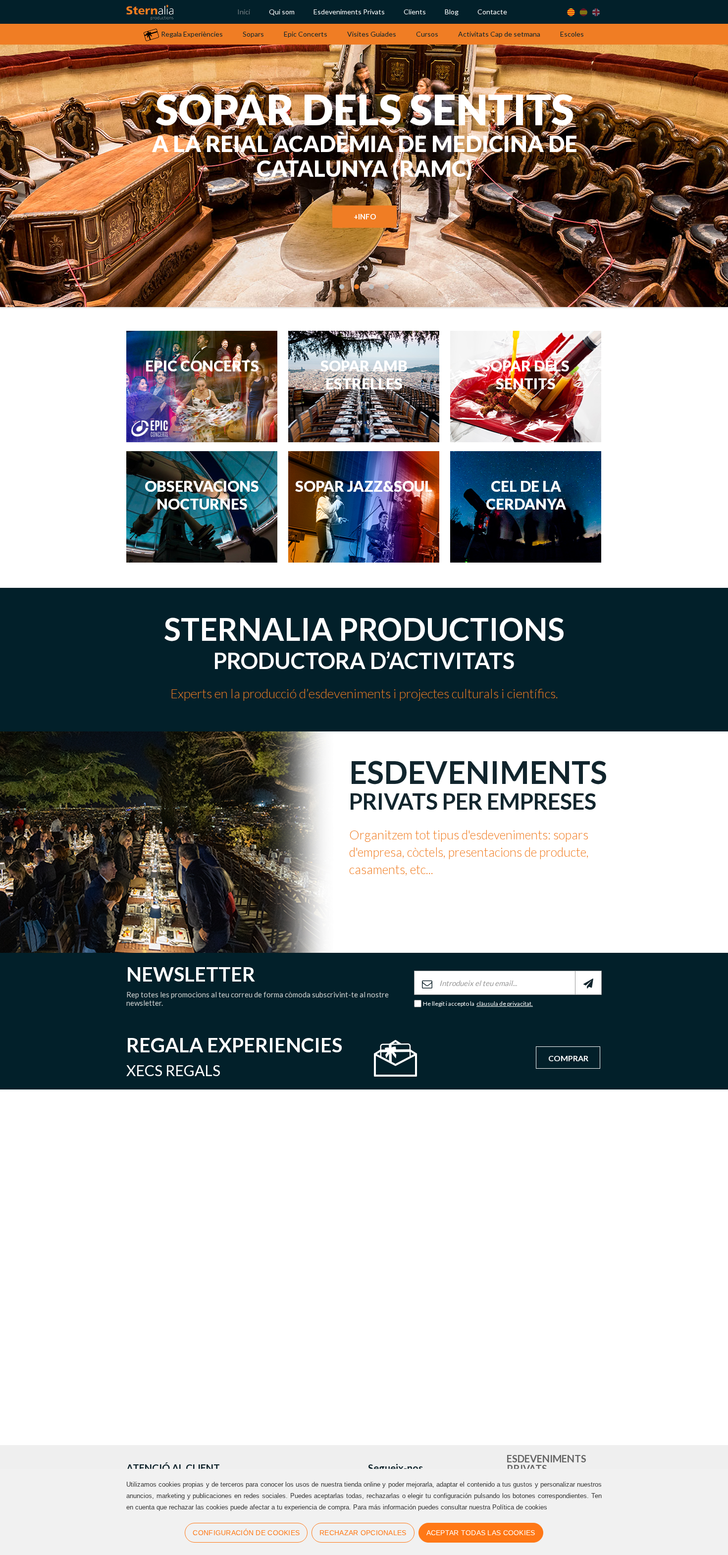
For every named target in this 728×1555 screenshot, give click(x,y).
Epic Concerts (305, 34)
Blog (452, 11)
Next (690, 227)
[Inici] (149, 12)
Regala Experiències (192, 34)
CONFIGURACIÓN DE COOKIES (246, 1533)
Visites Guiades (371, 34)
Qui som (282, 11)
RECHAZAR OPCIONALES (362, 1533)
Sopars (253, 34)
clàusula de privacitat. (504, 1003)
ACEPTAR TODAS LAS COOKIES (480, 1533)
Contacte (492, 11)
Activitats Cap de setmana (499, 34)
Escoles (572, 34)
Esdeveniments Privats (349, 11)
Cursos (427, 34)
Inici (243, 11)
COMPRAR (568, 1058)
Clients (415, 11)
